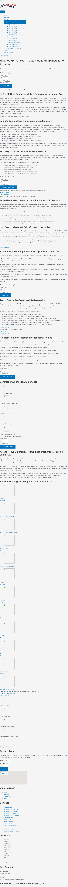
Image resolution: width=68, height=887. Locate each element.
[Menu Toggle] (2, 12)
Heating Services (12, 34)
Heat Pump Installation (13, 42)
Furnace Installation (12, 38)
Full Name (3, 761)
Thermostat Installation (13, 46)
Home (1, 90)
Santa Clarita (7, 847)
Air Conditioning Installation (15, 33)
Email (1, 77)
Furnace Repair (11, 37)
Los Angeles (7, 843)
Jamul (6, 90)
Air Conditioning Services (14, 27)
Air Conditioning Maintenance (15, 28)
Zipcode (2, 82)
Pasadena (6, 853)
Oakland (6, 841)
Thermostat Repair (12, 44)
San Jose (6, 839)
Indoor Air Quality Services (14, 48)
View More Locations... (6, 863)
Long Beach (7, 845)
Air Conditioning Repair (13, 31)
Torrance (6, 855)
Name (2, 75)
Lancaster (6, 849)
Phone (2, 80)
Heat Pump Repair (12, 40)
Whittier (6, 857)
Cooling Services (12, 25)
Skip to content (4, 1)
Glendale (6, 851)
